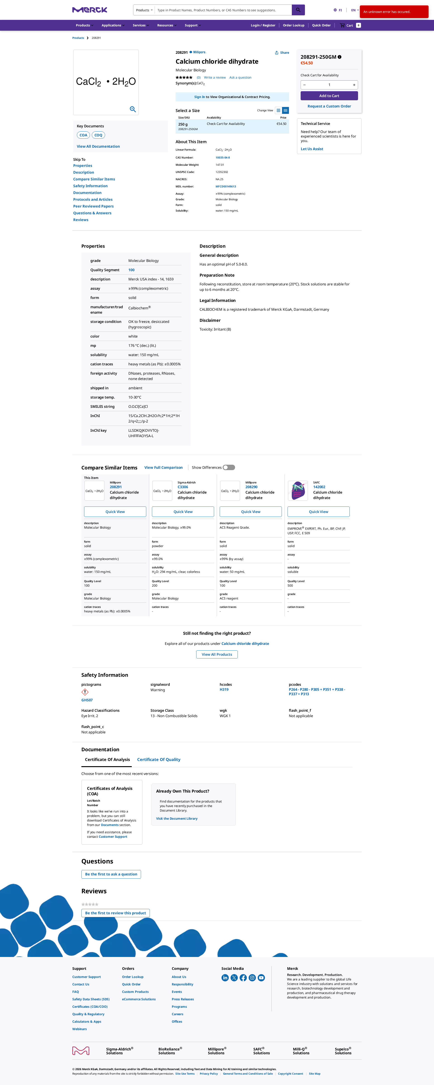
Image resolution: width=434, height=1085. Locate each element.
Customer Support (113, 836)
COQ (98, 135)
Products (78, 38)
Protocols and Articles (93, 199)
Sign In (199, 97)
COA (83, 135)
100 (131, 269)
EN (353, 10)
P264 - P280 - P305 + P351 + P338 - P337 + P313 (317, 691)
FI (340, 10)
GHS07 (87, 700)
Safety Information (90, 185)
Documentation (87, 192)
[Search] (298, 10)
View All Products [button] (217, 654)
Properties (82, 165)
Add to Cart (329, 95)
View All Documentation (98, 146)
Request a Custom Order (329, 106)
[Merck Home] (89, 9)
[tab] (82, 38)
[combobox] (219, 10)
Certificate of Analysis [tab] (107, 759)
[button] (263, 25)
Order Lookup (293, 25)
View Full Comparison (163, 467)
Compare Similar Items (94, 179)
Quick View (115, 511)
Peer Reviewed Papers (93, 206)
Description (83, 172)
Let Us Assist (312, 149)
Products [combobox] (142, 10)
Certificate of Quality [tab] (158, 759)
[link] (95, 976)
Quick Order (321, 25)
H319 (224, 689)
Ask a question (240, 77)
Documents (110, 825)
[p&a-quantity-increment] (354, 85)
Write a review (215, 77)
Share (284, 52)
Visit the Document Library (176, 818)
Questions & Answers (92, 212)
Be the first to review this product (117, 913)
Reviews (80, 219)
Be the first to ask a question (111, 874)
